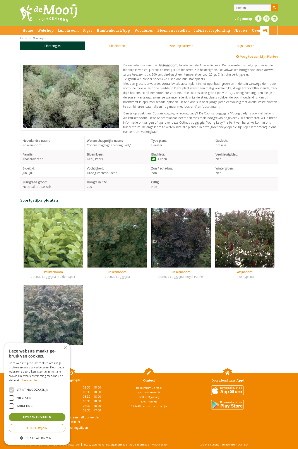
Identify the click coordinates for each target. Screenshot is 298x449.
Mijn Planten (245, 46)
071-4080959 (151, 401)
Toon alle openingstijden (70, 427)
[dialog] (37, 394)
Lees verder (29, 380)
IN (266, 18)
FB (258, 18)
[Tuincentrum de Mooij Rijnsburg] (48, 13)
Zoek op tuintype (181, 46)
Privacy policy (159, 444)
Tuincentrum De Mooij (149, 387)
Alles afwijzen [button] (37, 428)
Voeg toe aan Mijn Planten (259, 56)
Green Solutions (209, 444)
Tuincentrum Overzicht (235, 444)
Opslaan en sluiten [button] (37, 417)
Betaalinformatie (139, 444)
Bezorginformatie (116, 444)
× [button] (65, 347)
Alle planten (117, 46)
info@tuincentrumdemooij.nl (150, 406)
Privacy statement (93, 444)
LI (274, 18)
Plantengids (52, 46)
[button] (37, 437)
